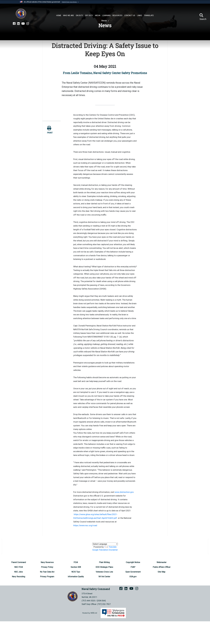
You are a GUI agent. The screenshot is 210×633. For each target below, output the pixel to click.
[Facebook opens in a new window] (14, 23)
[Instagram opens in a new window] (27, 23)
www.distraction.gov (124, 492)
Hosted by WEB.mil (89, 613)
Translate (113, 547)
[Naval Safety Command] (20, 13)
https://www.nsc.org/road (85, 525)
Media (104, 20)
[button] (70, 2)
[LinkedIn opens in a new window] (18, 23)
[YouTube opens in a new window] (23, 23)
